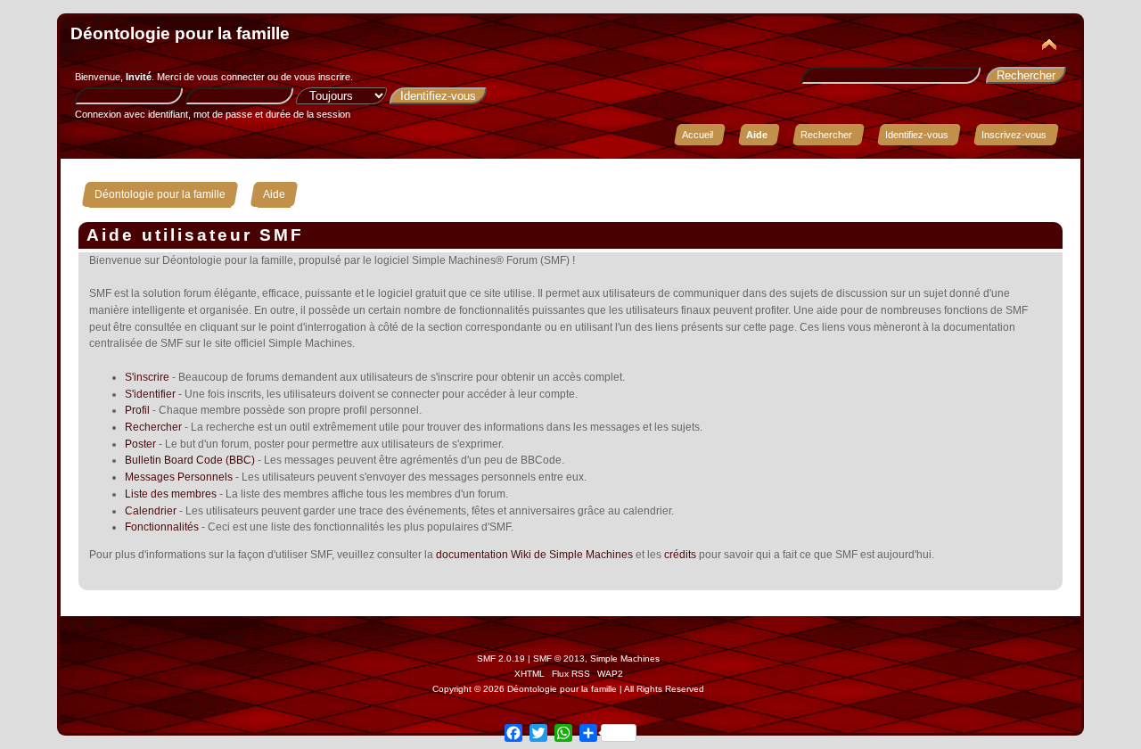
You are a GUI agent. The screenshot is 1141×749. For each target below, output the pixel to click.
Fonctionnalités (162, 527)
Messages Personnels (179, 477)
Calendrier (150, 511)
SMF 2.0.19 (501, 658)
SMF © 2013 (559, 658)
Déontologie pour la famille (180, 33)
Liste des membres (171, 494)
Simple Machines (625, 658)
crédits (680, 554)
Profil (137, 410)
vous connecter (231, 76)
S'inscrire (147, 377)
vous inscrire (322, 76)
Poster (140, 444)
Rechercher (153, 427)
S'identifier (150, 394)
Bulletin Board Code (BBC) (190, 460)
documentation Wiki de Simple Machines (534, 554)
